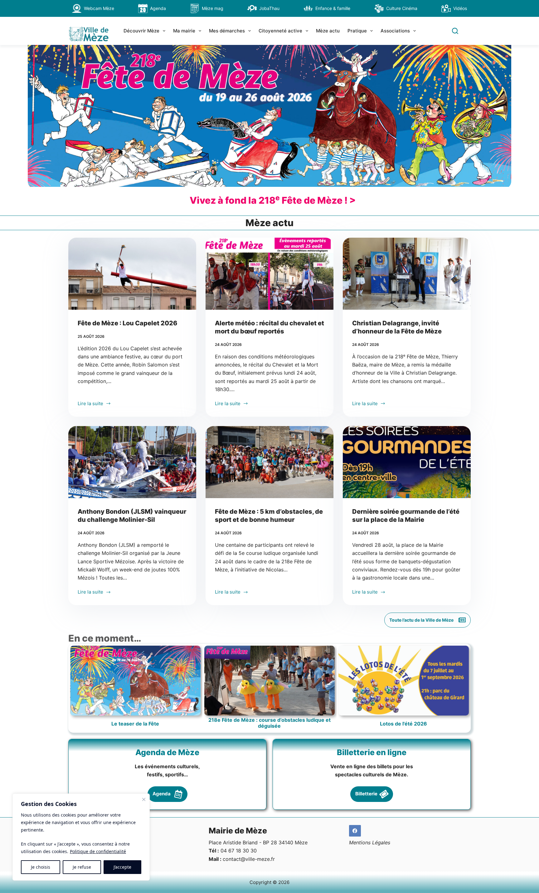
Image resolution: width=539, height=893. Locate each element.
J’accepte (122, 867)
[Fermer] (143, 799)
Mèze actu (328, 31)
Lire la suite (90, 404)
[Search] (455, 31)
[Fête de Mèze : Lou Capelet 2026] (132, 274)
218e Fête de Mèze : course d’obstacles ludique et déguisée (269, 723)
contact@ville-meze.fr (249, 859)
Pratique (357, 31)
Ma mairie (184, 31)
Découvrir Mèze (141, 31)
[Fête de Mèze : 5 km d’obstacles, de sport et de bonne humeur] (269, 462)
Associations (395, 31)
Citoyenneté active (280, 31)
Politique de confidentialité (98, 851)
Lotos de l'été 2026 (403, 724)
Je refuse (82, 867)
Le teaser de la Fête (135, 724)
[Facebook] (355, 831)
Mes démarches (227, 31)
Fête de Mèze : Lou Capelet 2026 (127, 323)
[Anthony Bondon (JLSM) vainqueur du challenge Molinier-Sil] (132, 462)
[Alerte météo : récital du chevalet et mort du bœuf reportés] (269, 274)
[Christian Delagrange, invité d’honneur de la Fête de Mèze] (407, 274)
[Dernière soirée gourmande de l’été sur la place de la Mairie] (407, 462)
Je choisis (40, 867)
